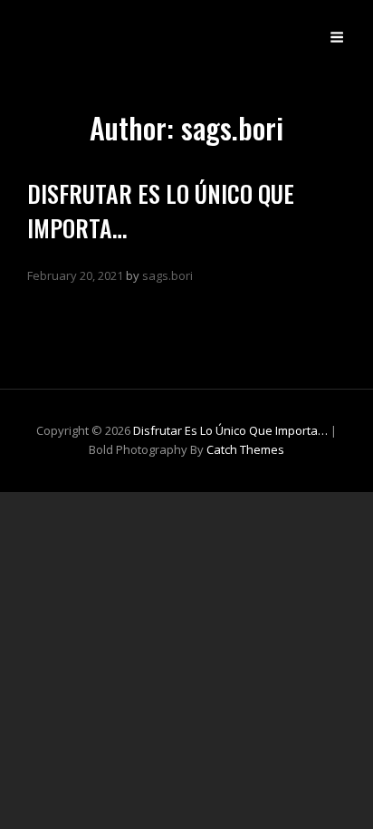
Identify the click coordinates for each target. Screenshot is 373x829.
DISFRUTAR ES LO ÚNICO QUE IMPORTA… (160, 210)
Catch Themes (245, 449)
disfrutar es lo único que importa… (230, 430)
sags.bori (167, 275)
